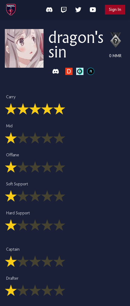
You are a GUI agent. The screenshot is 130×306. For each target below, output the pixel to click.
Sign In (115, 10)
